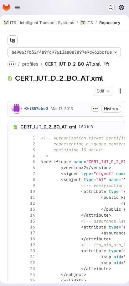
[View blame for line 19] (13, 245)
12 (32, 203)
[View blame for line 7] (13, 174)
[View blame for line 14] (13, 215)
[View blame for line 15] (13, 221)
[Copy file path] (107, 64)
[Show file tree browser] (13, 40)
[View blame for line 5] (13, 162)
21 (32, 256)
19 (32, 245)
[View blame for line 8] (13, 180)
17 (32, 233)
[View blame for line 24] (13, 275)
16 (32, 227)
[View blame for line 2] (13, 144)
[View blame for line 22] (13, 263)
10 (32, 191)
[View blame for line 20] (13, 251)
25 (32, 280)
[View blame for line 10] (13, 191)
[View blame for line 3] (13, 150)
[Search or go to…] (111, 7)
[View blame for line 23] (13, 269)
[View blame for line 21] (13, 257)
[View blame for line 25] (13, 280)
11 (32, 197)
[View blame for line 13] (13, 209)
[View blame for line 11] (13, 197)
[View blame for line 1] (13, 138)
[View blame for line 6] (13, 168)
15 (32, 221)
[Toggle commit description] (95, 109)
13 (32, 209)
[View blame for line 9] (13, 185)
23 (32, 268)
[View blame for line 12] (13, 203)
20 (32, 250)
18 (32, 239)
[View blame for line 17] (13, 233)
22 (32, 262)
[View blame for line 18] (13, 239)
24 (32, 274)
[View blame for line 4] (13, 156)
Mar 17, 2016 (62, 108)
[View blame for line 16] (13, 227)
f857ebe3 (38, 108)
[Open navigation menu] (17, 8)
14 (32, 215)
